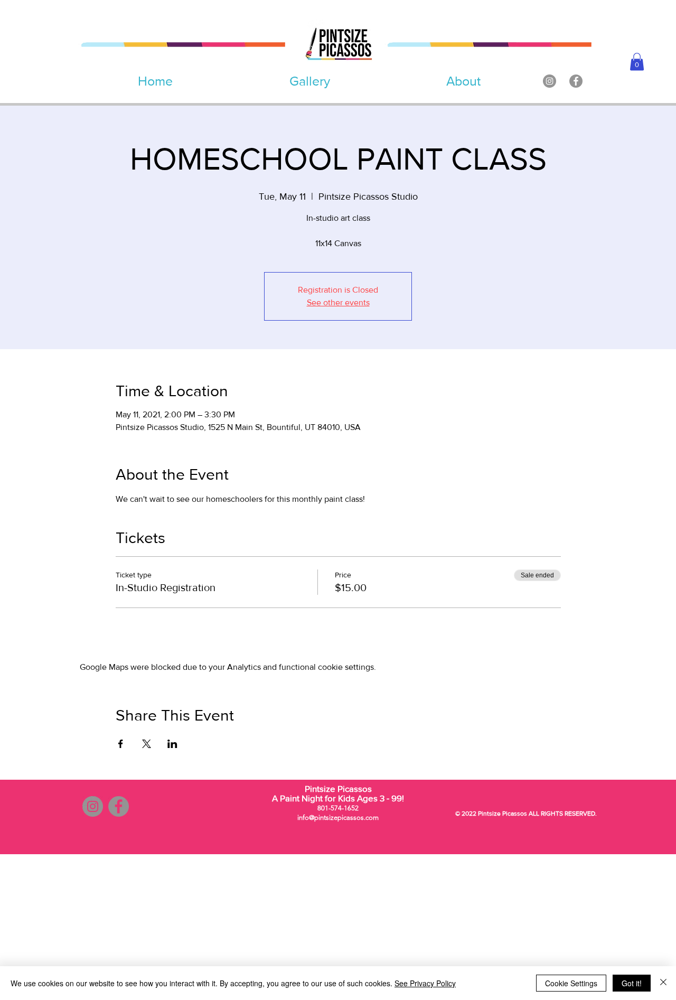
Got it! (632, 983)
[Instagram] (549, 81)
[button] (637, 61)
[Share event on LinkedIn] (172, 744)
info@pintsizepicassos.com (338, 817)
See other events (338, 302)
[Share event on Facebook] (121, 744)
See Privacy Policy (425, 983)
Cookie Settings (571, 983)
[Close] (663, 983)
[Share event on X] (147, 744)
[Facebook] (576, 81)
